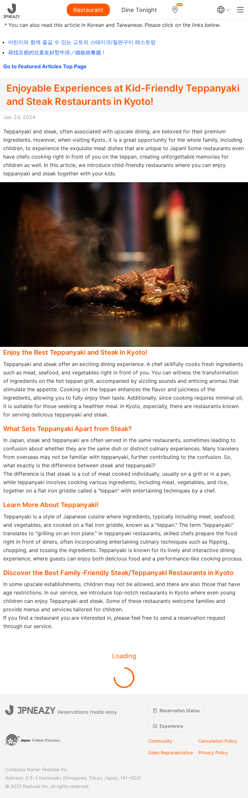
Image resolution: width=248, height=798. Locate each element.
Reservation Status (180, 710)
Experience (171, 726)
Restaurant (88, 9)
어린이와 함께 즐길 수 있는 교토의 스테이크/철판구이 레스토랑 (82, 42)
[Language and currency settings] (223, 10)
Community (160, 741)
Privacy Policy (213, 752)
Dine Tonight (139, 9)
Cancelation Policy (217, 741)
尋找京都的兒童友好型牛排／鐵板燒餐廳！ (57, 52)
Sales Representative (170, 752)
